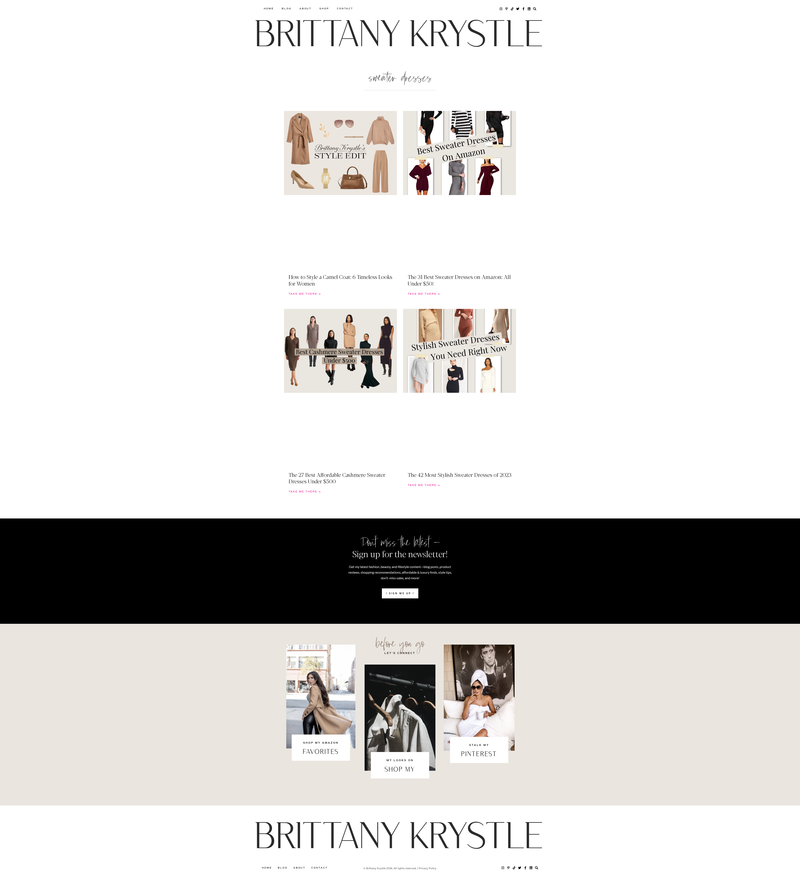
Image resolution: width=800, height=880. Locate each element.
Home (269, 8)
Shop (324, 8)
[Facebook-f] (523, 8)
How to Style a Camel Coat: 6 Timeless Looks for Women (340, 280)
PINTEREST (479, 754)
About (305, 8)
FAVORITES (321, 752)
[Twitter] (517, 8)
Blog (286, 8)
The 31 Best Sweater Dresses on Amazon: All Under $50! (459, 280)
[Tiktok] (512, 8)
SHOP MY (400, 770)
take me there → (305, 294)
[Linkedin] (529, 8)
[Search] (534, 8)
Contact (345, 8)
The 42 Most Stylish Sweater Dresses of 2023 (459, 475)
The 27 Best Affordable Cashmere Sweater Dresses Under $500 (337, 478)
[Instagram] (500, 8)
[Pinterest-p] (506, 8)
